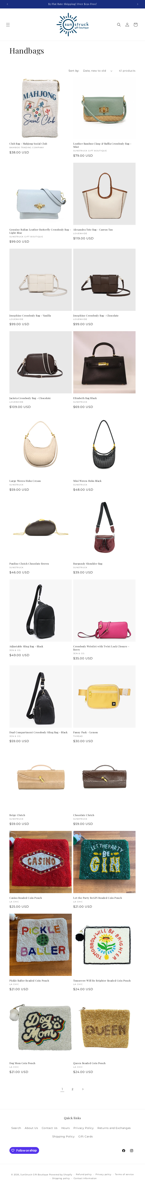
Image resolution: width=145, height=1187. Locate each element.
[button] (8, 25)
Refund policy (84, 1174)
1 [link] (62, 1089)
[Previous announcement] (7, 4)
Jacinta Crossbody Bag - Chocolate (30, 398)
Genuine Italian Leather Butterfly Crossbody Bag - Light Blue (40, 231)
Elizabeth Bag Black (85, 398)
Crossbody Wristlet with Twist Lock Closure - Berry (101, 648)
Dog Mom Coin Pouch (22, 1063)
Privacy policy (103, 1174)
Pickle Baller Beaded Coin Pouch (29, 980)
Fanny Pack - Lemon (85, 732)
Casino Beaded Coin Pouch (25, 897)
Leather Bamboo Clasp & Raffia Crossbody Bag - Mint (102, 145)
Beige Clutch (17, 815)
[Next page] (83, 1089)
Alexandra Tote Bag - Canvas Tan (93, 229)
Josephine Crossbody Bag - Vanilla (30, 315)
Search (16, 1128)
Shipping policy (61, 1178)
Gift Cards (85, 1136)
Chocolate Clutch (83, 815)
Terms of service (124, 1174)
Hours (65, 1128)
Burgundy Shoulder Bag (88, 563)
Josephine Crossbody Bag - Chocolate (96, 315)
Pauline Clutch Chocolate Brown (29, 563)
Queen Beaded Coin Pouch (89, 1063)
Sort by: (74, 70)
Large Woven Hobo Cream (25, 480)
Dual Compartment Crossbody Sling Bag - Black (38, 732)
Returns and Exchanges (114, 1128)
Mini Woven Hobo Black (87, 480)
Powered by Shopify (60, 1174)
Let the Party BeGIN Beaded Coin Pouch (97, 897)
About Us (31, 1128)
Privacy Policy (83, 1128)
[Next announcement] (137, 4)
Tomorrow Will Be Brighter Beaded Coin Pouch (102, 980)
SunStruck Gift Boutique (34, 1174)
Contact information (85, 1178)
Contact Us (50, 1128)
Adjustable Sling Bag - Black (26, 646)
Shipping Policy (63, 1136)
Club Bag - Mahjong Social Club (28, 143)
